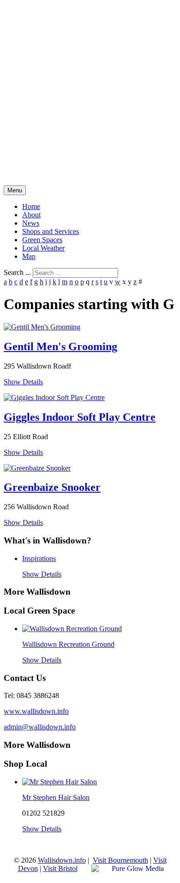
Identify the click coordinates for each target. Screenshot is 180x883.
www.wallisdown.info (36, 711)
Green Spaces (42, 240)
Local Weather (43, 248)
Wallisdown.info (62, 860)
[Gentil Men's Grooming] (42, 327)
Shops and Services (50, 231)
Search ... (17, 272)
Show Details (23, 382)
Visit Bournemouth (120, 860)
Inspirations (39, 558)
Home (31, 206)
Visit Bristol (60, 868)
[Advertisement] (90, 94)
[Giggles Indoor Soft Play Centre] (54, 397)
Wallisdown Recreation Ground (68, 644)
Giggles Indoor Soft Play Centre (80, 417)
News (30, 223)
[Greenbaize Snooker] (37, 468)
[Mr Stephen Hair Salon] (59, 782)
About (31, 215)
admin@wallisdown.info (40, 727)
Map (29, 256)
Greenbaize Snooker (52, 487)
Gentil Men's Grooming (60, 346)
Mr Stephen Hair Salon (56, 797)
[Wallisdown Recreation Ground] (72, 628)
